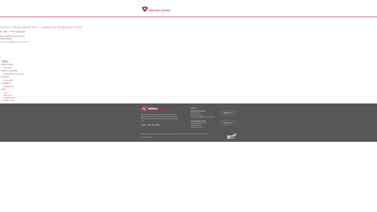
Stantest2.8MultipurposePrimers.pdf (12, 36)
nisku (5, 31)
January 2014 (8, 80)
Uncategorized (9, 86)
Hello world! (8, 68)
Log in (6, 93)
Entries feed (8, 95)
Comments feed (9, 98)
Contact (229, 10)
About (222, 10)
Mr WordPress (8, 74)
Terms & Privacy (185, 134)
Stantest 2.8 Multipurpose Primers (61, 27)
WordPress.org (9, 100)
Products (202, 10)
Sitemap (193, 134)
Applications (213, 10)
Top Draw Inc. (148, 137)
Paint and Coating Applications (158, 134)
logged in (12, 42)
